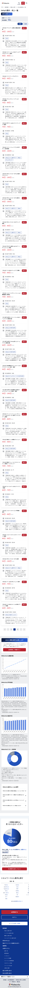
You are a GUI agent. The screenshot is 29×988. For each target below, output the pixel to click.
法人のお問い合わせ (7, 973)
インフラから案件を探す (9, 933)
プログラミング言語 (8, 963)
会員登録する (14, 912)
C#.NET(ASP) (12, 327)
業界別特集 (6, 953)
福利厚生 (5, 945)
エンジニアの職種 (7, 958)
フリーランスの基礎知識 (9, 960)
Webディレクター (12, 614)
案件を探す (19, 4)
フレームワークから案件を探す (10, 938)
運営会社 (18, 981)
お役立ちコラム (6, 948)
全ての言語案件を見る (16, 901)
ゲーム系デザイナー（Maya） (15, 157)
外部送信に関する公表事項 (21, 979)
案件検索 (5, 928)
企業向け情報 (6, 968)
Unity (7, 38)
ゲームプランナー (9, 160)
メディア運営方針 (12, 981)
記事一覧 (6, 950)
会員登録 (23, 4)
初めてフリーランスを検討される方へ (11, 943)
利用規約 (5, 979)
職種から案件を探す (8, 935)
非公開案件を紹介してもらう (14, 868)
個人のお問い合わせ (7, 970)
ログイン (14, 917)
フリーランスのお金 (8, 965)
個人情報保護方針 (11, 979)
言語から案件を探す (8, 930)
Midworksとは (6, 940)
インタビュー (6, 955)
